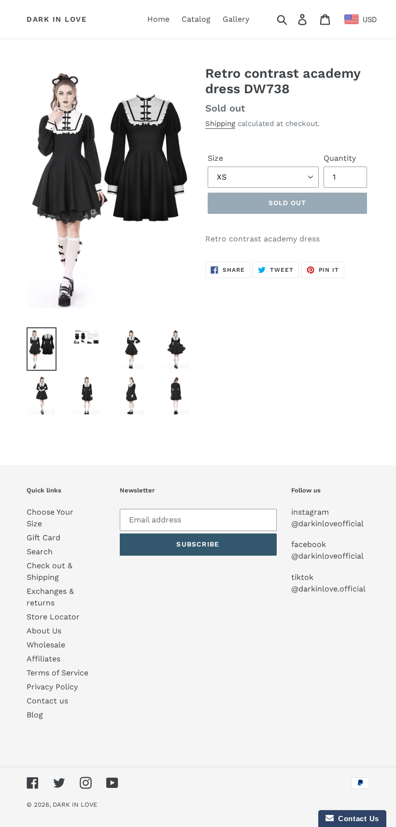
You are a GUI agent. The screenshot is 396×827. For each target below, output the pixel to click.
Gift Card (43, 537)
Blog (35, 714)
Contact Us (356, 818)
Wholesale (46, 644)
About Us (44, 630)
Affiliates (43, 658)
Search (40, 551)
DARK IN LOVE (57, 19)
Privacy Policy (52, 686)
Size (215, 158)
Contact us (47, 700)
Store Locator (53, 616)
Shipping (220, 123)
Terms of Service (57, 672)
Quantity (340, 158)
